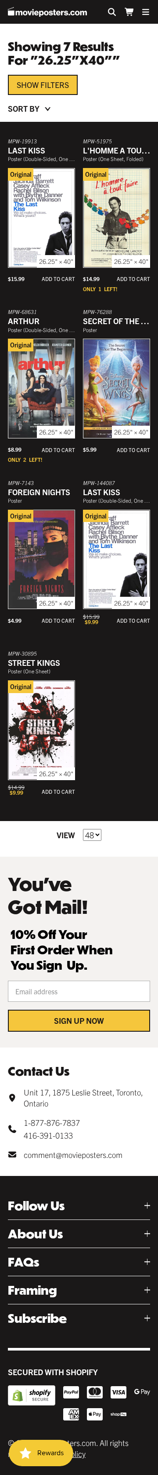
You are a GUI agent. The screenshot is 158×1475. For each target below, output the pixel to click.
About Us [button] (35, 1233)
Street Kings (34, 662)
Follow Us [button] (36, 1205)
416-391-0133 (48, 1135)
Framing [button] (32, 1290)
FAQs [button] (23, 1262)
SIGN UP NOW (79, 1020)
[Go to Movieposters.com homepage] (47, 12)
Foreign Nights (39, 492)
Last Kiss (26, 150)
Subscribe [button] (37, 1318)
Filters (54, 85)
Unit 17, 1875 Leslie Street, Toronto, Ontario (83, 1097)
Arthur (24, 321)
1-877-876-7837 (52, 1122)
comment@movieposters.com (73, 1155)
